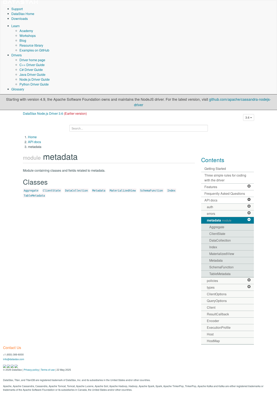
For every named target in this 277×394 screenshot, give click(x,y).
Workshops (27, 35)
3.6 (247, 117)
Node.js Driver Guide (34, 79)
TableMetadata (34, 195)
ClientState (52, 190)
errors (211, 213)
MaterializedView (123, 190)
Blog (22, 40)
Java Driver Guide (32, 74)
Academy (26, 30)
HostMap (213, 340)
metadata (219, 220)
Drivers (16, 55)
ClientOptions (217, 294)
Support (17, 8)
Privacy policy (31, 369)
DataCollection (76, 190)
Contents (212, 160)
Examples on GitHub (34, 50)
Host (210, 334)
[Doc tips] (9, 365)
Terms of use (48, 369)
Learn (15, 26)
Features (210, 186)
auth (210, 206)
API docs (34, 141)
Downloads (19, 18)
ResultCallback (218, 314)
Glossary (17, 89)
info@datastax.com (13, 359)
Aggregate (31, 190)
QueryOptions (217, 300)
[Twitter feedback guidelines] (13, 365)
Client (211, 307)
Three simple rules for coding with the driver (225, 177)
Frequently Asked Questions (224, 193)
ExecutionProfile (219, 327)
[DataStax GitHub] (16, 365)
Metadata (98, 190)
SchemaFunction (151, 190)
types (211, 287)
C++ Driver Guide (32, 64)
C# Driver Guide (31, 69)
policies (212, 280)
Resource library (31, 45)
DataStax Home (22, 13)
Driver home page (32, 60)
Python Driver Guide (34, 84)
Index (171, 190)
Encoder (213, 320)
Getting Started (215, 168)
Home (32, 137)
